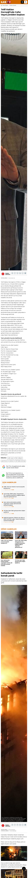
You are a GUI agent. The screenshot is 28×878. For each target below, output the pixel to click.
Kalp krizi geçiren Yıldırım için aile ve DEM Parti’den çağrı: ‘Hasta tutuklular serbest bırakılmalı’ (14, 520)
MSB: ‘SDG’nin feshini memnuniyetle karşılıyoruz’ (14, 488)
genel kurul (4, 461)
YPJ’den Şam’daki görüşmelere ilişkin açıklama (14, 512)
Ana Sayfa (5, 5)
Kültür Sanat (13, 5)
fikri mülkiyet (18, 458)
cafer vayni (11, 458)
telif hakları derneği (20, 461)
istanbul (11, 461)
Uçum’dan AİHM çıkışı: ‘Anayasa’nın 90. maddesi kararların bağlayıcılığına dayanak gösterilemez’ (14, 496)
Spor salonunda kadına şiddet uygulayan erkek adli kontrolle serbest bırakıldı (12, 504)
